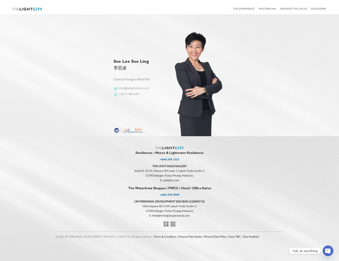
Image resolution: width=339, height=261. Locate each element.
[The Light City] (27, 9)
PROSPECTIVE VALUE (293, 9)
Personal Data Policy (215, 237)
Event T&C (235, 237)
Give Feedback (251, 237)
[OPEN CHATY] (328, 250)
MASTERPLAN (267, 9)
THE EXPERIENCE (244, 9)
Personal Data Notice (190, 237)
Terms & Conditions (165, 237)
